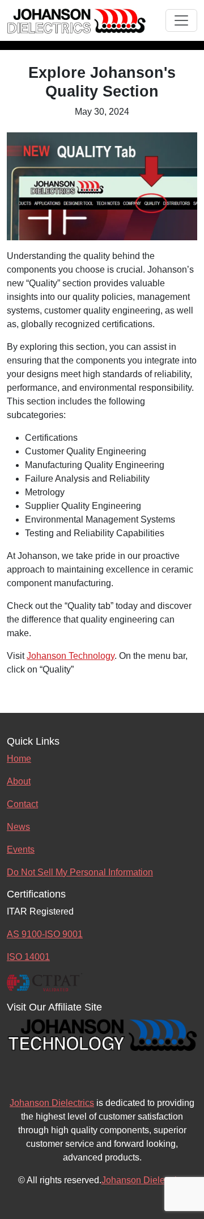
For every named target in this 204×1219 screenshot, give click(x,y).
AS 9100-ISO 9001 (45, 934)
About (19, 781)
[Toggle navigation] (181, 20)
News (18, 827)
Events (21, 849)
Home (19, 758)
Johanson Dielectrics (52, 1103)
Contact (22, 804)
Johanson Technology (70, 656)
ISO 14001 (28, 957)
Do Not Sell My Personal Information (80, 872)
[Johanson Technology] (102, 1033)
